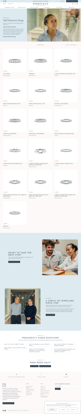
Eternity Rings (34, 7)
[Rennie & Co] (40, 4)
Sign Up (58, 388)
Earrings (46, 7)
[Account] (73, 3)
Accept (63, 409)
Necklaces (59, 7)
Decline (73, 409)
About (4, 3)
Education (10, 3)
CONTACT (62, 1)
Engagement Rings (9, 7)
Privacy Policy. (68, 405)
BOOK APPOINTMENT (8, 403)
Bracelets (71, 7)
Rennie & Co (14, 410)
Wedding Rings (22, 7)
